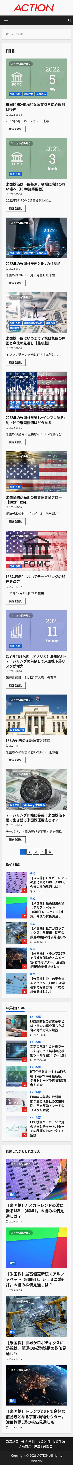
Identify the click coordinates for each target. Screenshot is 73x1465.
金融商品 (41, 94)
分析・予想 (15, 94)
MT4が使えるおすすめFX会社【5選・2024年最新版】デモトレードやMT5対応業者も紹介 (16, 1076)
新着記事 (12, 1441)
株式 (32, 873)
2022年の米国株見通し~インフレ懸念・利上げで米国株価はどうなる (36, 392)
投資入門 (43, 1441)
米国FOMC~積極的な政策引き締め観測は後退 (36, 79)
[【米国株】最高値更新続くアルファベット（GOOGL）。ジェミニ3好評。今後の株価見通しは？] (36, 1247)
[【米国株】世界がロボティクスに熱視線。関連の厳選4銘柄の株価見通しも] (36, 1316)
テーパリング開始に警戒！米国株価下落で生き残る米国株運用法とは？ (36, 789)
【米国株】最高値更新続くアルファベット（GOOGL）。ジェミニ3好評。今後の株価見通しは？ (16, 907)
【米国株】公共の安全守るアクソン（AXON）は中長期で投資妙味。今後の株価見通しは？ (16, 983)
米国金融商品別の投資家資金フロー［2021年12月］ (36, 471)
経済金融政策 (17, 730)
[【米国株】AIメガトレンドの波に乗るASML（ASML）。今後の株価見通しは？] (36, 1179)
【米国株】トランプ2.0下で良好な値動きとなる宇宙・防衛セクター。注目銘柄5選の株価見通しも (16, 958)
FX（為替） (36, 1017)
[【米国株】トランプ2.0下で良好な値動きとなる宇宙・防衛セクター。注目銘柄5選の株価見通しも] (36, 1385)
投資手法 (14, 805)
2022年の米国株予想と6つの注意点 (36, 238)
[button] (6, 20)
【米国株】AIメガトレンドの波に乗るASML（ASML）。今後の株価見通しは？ (16, 882)
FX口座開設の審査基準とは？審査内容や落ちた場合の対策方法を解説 (16, 1026)
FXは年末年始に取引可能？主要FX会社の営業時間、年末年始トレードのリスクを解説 (16, 1101)
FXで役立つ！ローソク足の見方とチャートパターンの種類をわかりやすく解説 (16, 1126)
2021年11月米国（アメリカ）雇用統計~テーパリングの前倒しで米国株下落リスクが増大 (36, 630)
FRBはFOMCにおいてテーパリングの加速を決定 (36, 551)
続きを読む (17, 129)
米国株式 (28, 94)
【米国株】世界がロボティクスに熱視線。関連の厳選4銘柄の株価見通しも (16, 933)
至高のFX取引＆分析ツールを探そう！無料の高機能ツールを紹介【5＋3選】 (16, 1051)
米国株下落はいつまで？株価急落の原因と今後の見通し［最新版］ (36, 312)
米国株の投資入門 (33, 323)
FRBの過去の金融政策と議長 (36, 715)
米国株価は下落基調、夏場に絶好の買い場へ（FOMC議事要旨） (36, 158)
